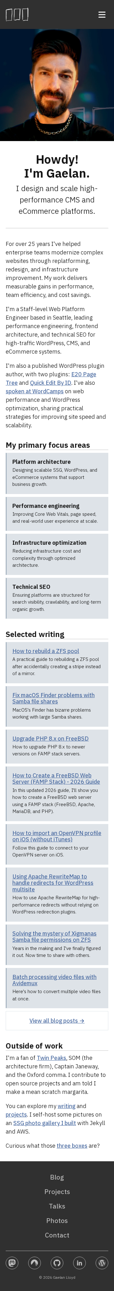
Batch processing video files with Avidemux (54, 980)
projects (16, 1114)
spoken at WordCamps (35, 391)
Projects (57, 1191)
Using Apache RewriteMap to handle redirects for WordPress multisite (52, 883)
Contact (57, 1235)
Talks (57, 1206)
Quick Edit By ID (50, 382)
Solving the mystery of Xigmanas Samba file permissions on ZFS (54, 937)
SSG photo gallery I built (44, 1123)
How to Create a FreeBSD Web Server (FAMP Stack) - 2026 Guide (56, 779)
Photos (57, 1220)
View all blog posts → (57, 1020)
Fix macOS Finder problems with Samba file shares (53, 698)
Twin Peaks (51, 1057)
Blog (57, 1177)
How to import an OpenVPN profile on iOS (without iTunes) (56, 836)
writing (66, 1106)
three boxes (72, 1145)
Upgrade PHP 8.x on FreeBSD (50, 738)
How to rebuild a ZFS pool (45, 651)
